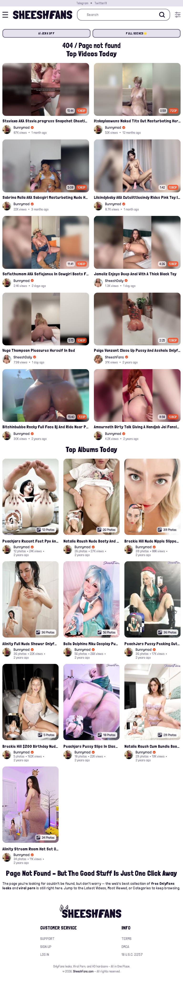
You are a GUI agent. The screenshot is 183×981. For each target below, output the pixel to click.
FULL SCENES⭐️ (136, 33)
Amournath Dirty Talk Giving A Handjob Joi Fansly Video (137, 426)
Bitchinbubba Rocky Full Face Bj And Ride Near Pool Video (45, 426)
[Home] (42, 14)
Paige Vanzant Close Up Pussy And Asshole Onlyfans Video (137, 350)
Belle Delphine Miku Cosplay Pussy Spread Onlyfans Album (91, 643)
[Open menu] (178, 15)
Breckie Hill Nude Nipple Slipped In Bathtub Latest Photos (152, 540)
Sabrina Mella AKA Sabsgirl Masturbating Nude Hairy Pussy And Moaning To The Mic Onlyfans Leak (45, 197)
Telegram (82, 3)
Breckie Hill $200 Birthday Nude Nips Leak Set (30, 746)
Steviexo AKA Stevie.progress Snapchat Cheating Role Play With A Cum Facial (45, 120)
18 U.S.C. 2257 (132, 954)
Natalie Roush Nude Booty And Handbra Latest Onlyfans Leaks (91, 540)
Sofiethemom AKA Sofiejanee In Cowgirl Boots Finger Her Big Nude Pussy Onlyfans (45, 273)
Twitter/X (100, 3)
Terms (127, 938)
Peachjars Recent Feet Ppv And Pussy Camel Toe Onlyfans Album (30, 540)
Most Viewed (117, 888)
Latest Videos (95, 888)
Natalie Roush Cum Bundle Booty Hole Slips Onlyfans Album (152, 746)
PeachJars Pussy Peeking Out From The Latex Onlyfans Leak (152, 643)
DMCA (125, 946)
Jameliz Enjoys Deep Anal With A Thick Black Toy (135, 273)
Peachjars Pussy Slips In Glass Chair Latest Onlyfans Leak (91, 746)
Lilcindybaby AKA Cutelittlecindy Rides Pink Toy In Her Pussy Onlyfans (137, 197)
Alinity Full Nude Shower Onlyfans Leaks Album (30, 643)
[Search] (162, 15)
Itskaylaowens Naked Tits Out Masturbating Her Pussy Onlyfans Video (137, 120)
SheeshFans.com (83, 971)
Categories (142, 888)
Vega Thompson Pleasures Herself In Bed (38, 350)
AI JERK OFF (46, 33)
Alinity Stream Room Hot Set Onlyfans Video (30, 848)
